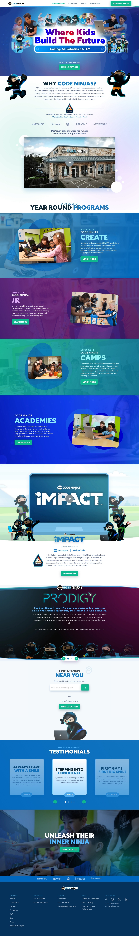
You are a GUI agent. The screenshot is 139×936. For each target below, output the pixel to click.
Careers (13, 906)
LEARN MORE (89, 259)
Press (12, 922)
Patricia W (112, 795)
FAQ (11, 914)
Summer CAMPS (58, 3)
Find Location (69, 67)
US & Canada (39, 899)
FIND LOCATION (121, 4)
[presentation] (55, 802)
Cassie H (26, 795)
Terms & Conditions (90, 899)
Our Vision (14, 902)
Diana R (69, 795)
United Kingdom (41, 902)
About (83, 3)
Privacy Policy (87, 902)
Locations (62, 899)
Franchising (95, 3)
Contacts (14, 910)
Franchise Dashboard (67, 906)
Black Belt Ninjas (17, 926)
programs (72, 3)
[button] (68, 659)
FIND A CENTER (69, 850)
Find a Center (63, 902)
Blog (11, 918)
